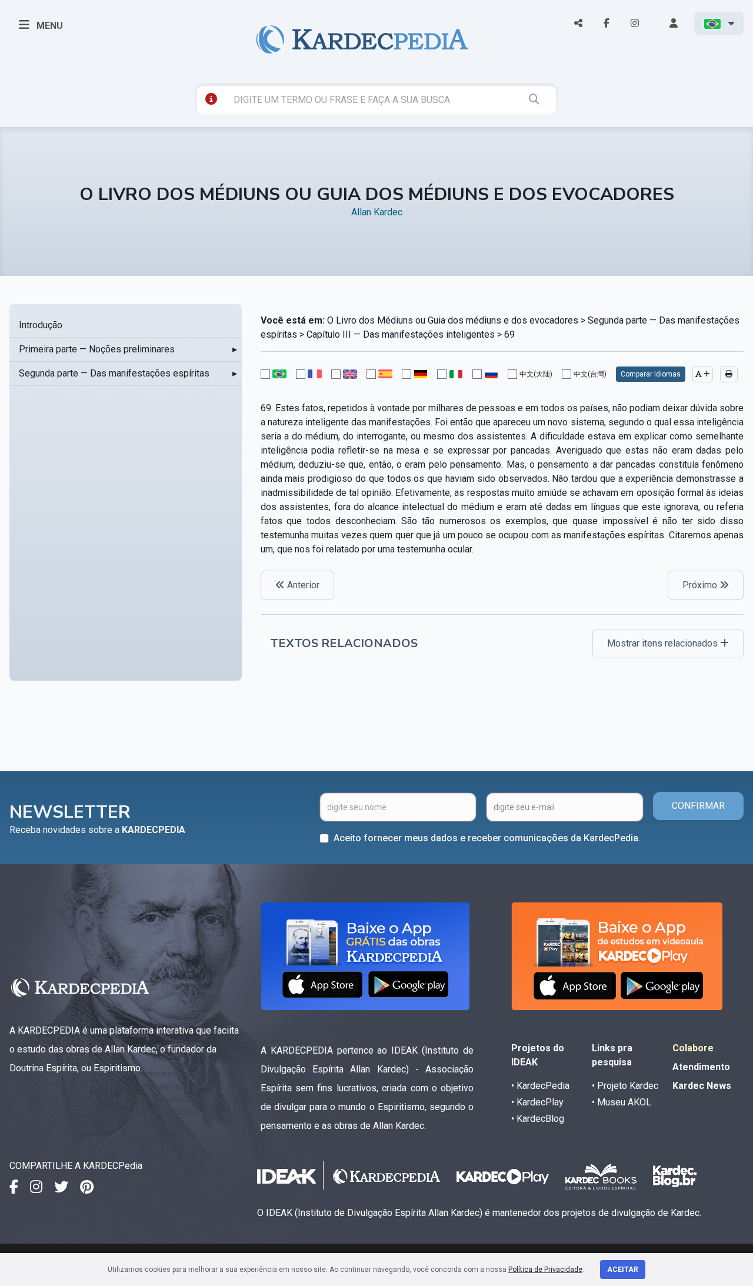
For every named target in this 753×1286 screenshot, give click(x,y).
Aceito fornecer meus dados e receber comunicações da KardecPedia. (487, 838)
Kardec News (701, 1085)
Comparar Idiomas (651, 374)
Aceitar (622, 1269)
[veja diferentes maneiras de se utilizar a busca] (211, 99)
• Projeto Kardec (625, 1085)
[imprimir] (729, 374)
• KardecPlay (537, 1102)
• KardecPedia (540, 1085)
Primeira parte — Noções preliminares (97, 349)
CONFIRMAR (698, 805)
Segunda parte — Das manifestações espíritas (114, 373)
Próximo (700, 585)
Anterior (302, 585)
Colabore (693, 1048)
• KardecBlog (537, 1118)
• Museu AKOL (621, 1102)
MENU (48, 25)
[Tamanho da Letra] (702, 374)
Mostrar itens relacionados (663, 643)
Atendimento (701, 1066)
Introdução (40, 325)
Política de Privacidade (545, 1269)
